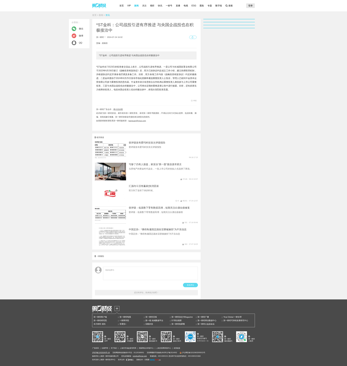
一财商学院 (124, 320)
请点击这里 (118, 109)
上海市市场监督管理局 (128, 348)
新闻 (136, 5)
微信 (81, 29)
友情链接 (177, 348)
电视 (186, 5)
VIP (129, 5)
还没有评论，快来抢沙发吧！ (146, 292)
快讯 (160, 5)
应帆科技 (149, 324)
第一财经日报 (151, 317)
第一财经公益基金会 (206, 324)
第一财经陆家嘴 (178, 324)
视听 (152, 5)
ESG (194, 5)
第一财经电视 (125, 317)
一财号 (169, 5)
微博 (81, 36)
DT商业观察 (176, 320)
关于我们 (114, 348)
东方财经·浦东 (100, 324)
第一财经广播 (203, 317)
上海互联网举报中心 (163, 348)
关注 (144, 5)
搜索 (230, 5)
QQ (80, 43)
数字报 (218, 5)
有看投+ (123, 324)
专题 (210, 5)
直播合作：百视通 (142, 360)
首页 (121, 5)
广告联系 (95, 348)
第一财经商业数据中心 (206, 320)
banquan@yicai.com (137, 121)
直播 (178, 5)
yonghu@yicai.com (140, 356)
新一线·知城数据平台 (154, 320)
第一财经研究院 (100, 320)
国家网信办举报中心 (146, 348)
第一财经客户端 (100, 317)
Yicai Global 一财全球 (232, 317)
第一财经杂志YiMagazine (182, 317)
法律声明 (105, 348)
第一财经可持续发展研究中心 (235, 320)
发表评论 (190, 285)
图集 (202, 5)
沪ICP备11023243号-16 (101, 353)
